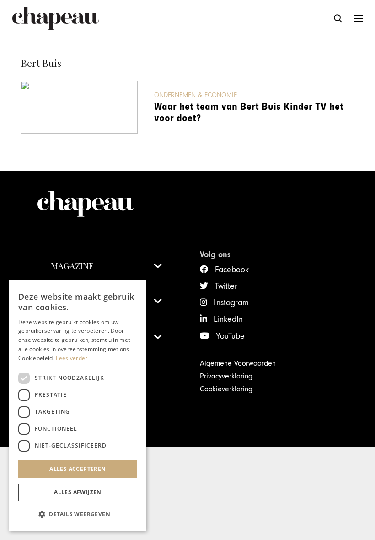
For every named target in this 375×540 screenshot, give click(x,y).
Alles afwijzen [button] (78, 492)
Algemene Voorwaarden (238, 363)
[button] (338, 18)
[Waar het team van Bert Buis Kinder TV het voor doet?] (79, 107)
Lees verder (71, 358)
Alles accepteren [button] (77, 469)
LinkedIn (228, 319)
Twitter (226, 286)
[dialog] (77, 405)
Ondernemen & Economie (195, 95)
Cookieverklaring (226, 389)
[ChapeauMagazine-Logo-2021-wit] (106, 204)
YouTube (230, 336)
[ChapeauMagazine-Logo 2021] (55, 18)
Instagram (231, 303)
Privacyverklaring (226, 376)
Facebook (232, 270)
